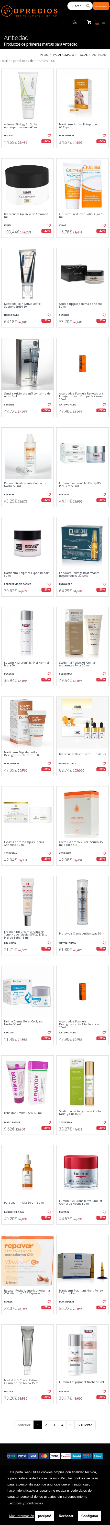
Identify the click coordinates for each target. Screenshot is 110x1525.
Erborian (10, 942)
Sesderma (65, 673)
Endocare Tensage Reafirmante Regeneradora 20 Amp (79, 574)
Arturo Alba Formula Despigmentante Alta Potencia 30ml (79, 1024)
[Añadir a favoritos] (49, 135)
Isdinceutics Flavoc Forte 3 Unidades (82, 754)
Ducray (9, 135)
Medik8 (8, 1391)
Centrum (65, 853)
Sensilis (64, 315)
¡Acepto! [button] (44, 1516)
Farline (9, 1032)
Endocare (65, 584)
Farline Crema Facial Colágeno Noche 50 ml (24, 1023)
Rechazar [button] (66, 1516)
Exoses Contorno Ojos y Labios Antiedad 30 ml (24, 844)
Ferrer (8, 1301)
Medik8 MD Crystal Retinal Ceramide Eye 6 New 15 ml (21, 1382)
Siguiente (85, 1425)
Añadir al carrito (29, 152)
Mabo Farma (12, 1122)
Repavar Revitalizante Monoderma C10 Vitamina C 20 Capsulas (27, 1292)
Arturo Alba (67, 404)
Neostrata (11, 315)
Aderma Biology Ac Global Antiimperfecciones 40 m (21, 126)
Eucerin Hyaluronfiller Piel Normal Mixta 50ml (26, 664)
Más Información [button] (21, 1516)
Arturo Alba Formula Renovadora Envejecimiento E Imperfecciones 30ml (81, 396)
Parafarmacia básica (17, 584)
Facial (83, 55)
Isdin (7, 225)
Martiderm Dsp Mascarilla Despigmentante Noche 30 (21, 754)
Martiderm (66, 135)
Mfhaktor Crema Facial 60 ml (23, 1113)
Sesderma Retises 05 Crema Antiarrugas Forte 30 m (77, 664)
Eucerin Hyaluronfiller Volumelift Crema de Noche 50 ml (80, 1202)
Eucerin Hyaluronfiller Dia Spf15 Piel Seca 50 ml (80, 485)
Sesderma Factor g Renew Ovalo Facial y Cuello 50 (80, 1113)
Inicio (44, 55)
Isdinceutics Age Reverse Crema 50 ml (26, 216)
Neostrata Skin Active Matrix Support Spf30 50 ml (22, 305)
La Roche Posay (14, 1212)
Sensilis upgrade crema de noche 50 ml (80, 305)
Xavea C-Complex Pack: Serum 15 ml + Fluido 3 (81, 844)
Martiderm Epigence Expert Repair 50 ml (26, 574)
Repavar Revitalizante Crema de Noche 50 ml (25, 485)
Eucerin (64, 494)
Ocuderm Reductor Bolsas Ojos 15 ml (81, 216)
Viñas (62, 225)
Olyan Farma (67, 942)
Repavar (9, 494)
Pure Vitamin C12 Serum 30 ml (24, 1202)
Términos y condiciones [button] (25, 1503)
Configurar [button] (89, 1516)
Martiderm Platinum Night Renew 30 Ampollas (81, 1292)
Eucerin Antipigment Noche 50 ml (81, 1382)
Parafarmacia (63, 55)
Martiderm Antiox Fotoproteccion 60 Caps (81, 126)
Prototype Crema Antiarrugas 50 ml (82, 933)
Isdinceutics (67, 763)
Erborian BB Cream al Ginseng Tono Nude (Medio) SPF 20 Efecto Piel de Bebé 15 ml (25, 934)
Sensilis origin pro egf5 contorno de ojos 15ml (27, 395)
